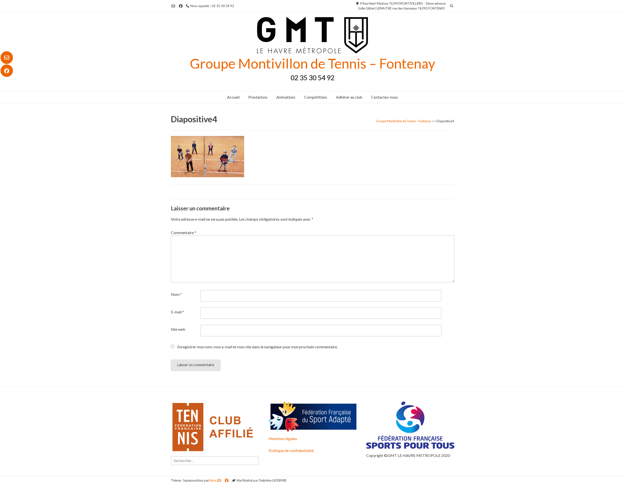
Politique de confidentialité (291, 450)
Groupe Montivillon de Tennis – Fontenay (312, 63)
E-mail (177, 312)
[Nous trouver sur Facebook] (6, 70)
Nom (176, 294)
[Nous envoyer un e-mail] (6, 57)
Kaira (212, 480)
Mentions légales (283, 438)
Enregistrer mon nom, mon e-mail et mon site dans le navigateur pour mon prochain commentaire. (257, 346)
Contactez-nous (384, 97)
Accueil (233, 97)
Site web (178, 329)
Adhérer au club (349, 97)
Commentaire (183, 232)
